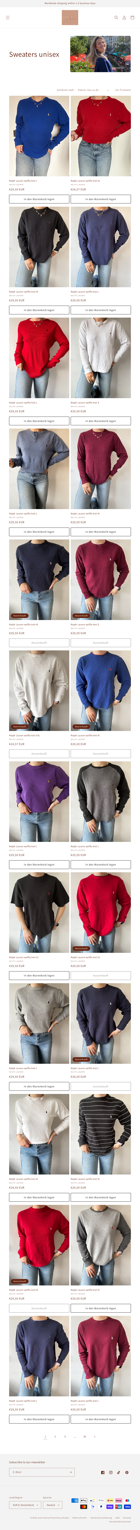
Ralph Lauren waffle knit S (85, 402)
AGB (117, 1517)
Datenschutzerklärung (101, 1517)
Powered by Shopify (59, 1517)
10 (84, 1436)
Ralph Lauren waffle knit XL (85, 180)
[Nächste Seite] (95, 1437)
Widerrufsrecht (80, 1517)
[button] (8, 18)
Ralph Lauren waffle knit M (23, 291)
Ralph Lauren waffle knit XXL (24, 735)
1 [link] (45, 1436)
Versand (127, 1517)
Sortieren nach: (65, 90)
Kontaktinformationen (120, 1521)
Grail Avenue (44, 1517)
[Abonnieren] (71, 1472)
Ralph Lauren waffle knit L (23, 180)
